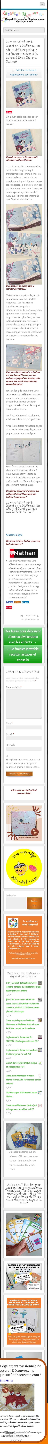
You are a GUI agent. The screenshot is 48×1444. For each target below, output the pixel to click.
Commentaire (13, 687)
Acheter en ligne (14, 534)
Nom (9, 723)
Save (10, 112)
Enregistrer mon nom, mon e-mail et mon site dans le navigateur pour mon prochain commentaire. (23, 763)
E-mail (10, 734)
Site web (10, 745)
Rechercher (11, 895)
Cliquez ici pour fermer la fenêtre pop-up (16, 1436)
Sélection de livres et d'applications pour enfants (24, 72)
